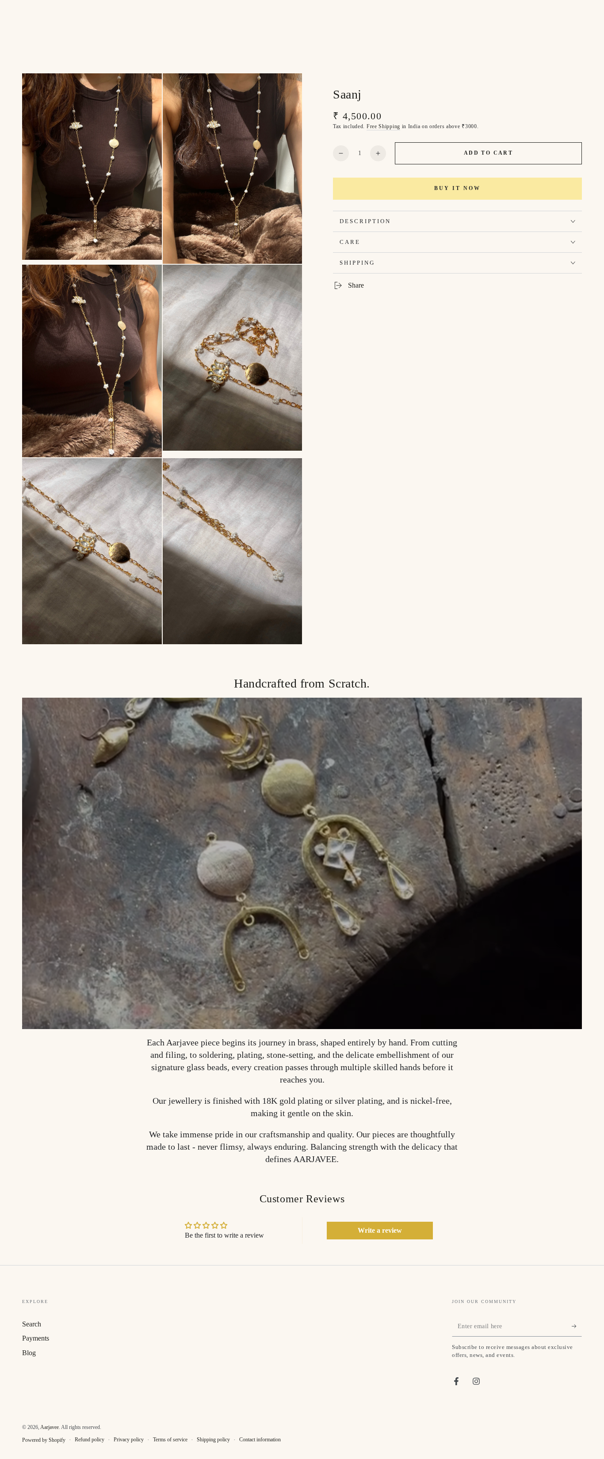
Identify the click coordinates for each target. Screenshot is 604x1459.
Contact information (260, 1439)
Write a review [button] (380, 1230)
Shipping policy (213, 1439)
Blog (29, 1352)
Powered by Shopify (43, 1440)
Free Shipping (383, 126)
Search (31, 1324)
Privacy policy (129, 1439)
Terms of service (170, 1439)
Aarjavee (49, 1427)
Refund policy (89, 1439)
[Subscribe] (577, 1326)
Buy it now (457, 189)
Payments (35, 1338)
